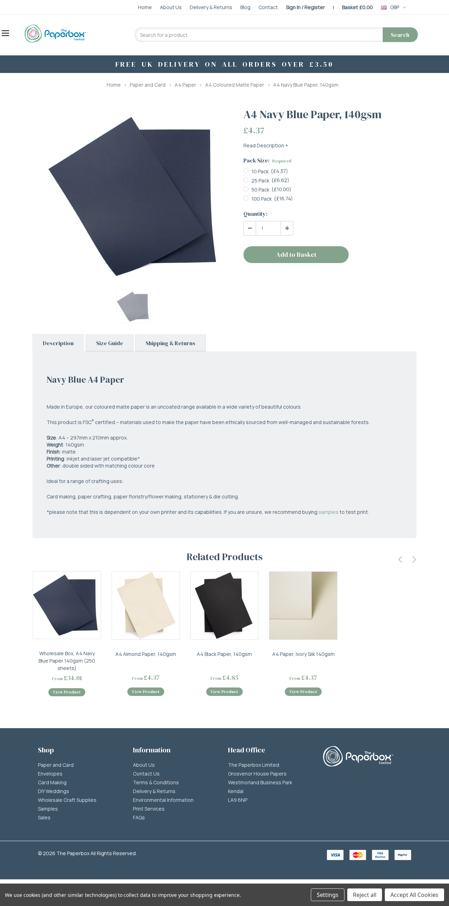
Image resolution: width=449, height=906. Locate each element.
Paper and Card (148, 84)
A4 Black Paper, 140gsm (224, 654)
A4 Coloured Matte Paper (234, 84)
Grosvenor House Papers (257, 774)
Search (400, 35)
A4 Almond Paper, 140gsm (145, 654)
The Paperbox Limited (253, 765)
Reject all (364, 895)
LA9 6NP (237, 800)
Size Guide (109, 343)
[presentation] (400, 558)
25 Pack (260, 180)
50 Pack (260, 189)
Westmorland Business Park (260, 782)
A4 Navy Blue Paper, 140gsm (306, 84)
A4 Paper (185, 84)
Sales (44, 817)
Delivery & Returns (154, 791)
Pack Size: (267, 160)
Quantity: (255, 213)
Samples (48, 809)
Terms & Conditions (156, 782)
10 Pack (260, 171)
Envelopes (50, 774)
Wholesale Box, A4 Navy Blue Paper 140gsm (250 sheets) (67, 660)
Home (114, 84)
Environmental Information (163, 800)
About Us (144, 765)
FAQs (139, 817)
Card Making (52, 782)
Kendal (235, 791)
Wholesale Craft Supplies (67, 800)
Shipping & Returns (170, 343)
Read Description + (265, 145)
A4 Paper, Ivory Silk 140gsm (303, 654)
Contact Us (146, 774)
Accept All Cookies (414, 895)
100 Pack (262, 198)
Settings (328, 895)
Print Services (149, 809)
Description (58, 343)
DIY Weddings (53, 791)
